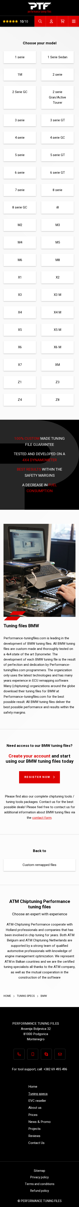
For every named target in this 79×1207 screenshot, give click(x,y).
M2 (20, 225)
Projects (34, 1128)
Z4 (20, 399)
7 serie (20, 190)
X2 (57, 277)
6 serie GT (57, 172)
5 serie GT (57, 155)
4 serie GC (57, 137)
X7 (20, 364)
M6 (20, 260)
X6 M (57, 347)
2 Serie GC (19, 92)
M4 (20, 242)
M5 (57, 242)
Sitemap (39, 1171)
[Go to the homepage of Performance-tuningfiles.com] (39, 7)
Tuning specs (26, 996)
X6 (20, 347)
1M (20, 74)
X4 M (57, 312)
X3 (20, 294)
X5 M (57, 329)
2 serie (57, 74)
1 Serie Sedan (57, 57)
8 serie (57, 190)
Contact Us (36, 1142)
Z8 (57, 399)
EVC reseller (37, 1100)
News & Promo (39, 1121)
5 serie (20, 155)
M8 (57, 260)
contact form (42, 817)
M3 (57, 225)
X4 (20, 312)
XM (57, 364)
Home (8, 996)
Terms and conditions (39, 1184)
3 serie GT (57, 120)
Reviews (34, 1136)
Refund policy (39, 1191)
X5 (20, 329)
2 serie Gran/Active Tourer (57, 97)
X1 (20, 277)
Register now (37, 777)
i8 (57, 207)
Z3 (57, 382)
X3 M (57, 294)
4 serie (20, 137)
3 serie (20, 120)
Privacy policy (39, 1177)
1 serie (20, 57)
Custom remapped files (39, 864)
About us (34, 1107)
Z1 (20, 382)
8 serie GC (19, 207)
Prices (33, 1114)
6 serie (20, 172)
